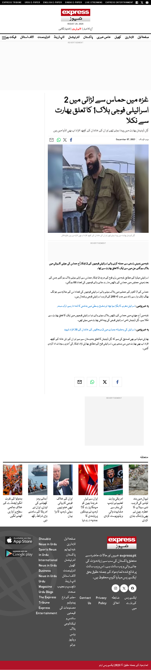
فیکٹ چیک (9, 37)
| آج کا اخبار (87, 29)
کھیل (118, 37)
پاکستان (88, 37)
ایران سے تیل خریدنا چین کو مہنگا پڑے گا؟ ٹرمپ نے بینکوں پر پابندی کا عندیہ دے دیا (89, 510)
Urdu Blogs (46, 592)
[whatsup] (92, 382)
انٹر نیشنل (73, 37)
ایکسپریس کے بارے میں (130, 603)
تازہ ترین (129, 37)
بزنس (73, 634)
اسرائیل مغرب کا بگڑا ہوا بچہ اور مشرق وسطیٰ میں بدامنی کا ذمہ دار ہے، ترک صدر (96, 306)
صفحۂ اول (143, 37)
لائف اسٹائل (27, 37)
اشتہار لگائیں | (65, 29)
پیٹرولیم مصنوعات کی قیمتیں (68, 608)
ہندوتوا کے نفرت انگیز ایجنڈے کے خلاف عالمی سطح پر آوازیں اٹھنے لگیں (12, 508)
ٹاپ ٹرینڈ (59, 37)
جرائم (73, 645)
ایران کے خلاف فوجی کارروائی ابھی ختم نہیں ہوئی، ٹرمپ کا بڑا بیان (63, 508)
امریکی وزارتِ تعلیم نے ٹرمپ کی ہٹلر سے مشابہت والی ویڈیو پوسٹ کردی (113, 508)
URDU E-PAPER (32, 2)
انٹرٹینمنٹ (44, 37)
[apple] (24, 540)
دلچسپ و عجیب (66, 586)
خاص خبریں (104, 37)
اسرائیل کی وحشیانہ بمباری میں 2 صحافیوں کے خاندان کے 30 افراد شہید (99, 330)
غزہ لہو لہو (70, 549)
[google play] (24, 553)
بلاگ (73, 629)
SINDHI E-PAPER (73, 2)
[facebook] (117, 382)
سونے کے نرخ (69, 597)
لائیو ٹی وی (76, 29)
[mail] (79, 382)
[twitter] (104, 382)
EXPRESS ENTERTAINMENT (119, 2)
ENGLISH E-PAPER (52, 2)
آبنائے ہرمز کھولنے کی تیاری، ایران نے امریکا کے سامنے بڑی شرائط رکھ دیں (37, 510)
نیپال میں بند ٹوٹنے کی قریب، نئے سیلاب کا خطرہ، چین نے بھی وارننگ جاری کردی (139, 510)
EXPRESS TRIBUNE (12, 2)
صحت (72, 592)
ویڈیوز (72, 639)
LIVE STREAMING (93, 2)
